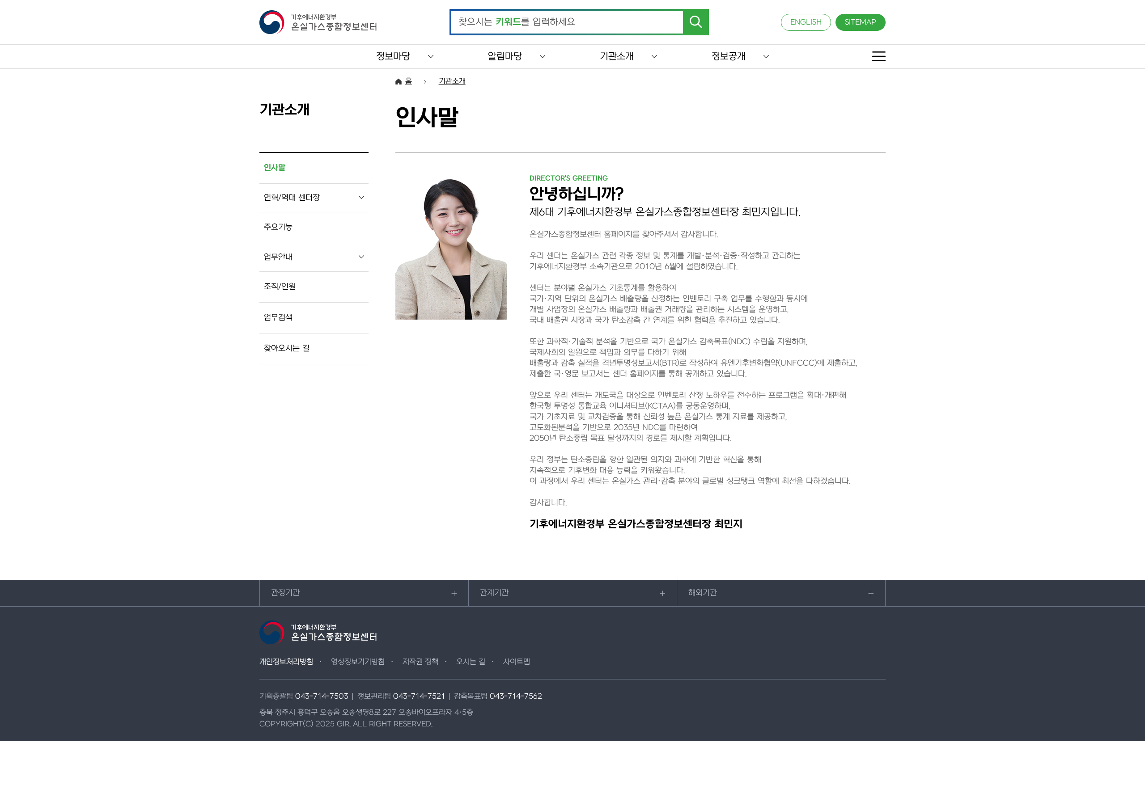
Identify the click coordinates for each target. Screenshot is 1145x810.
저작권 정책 (420, 662)
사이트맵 (516, 662)
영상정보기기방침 (358, 662)
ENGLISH (806, 22)
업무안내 (278, 257)
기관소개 (617, 56)
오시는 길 (470, 662)
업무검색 (278, 317)
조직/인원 (280, 287)
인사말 (274, 168)
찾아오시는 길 (287, 348)
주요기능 (278, 227)
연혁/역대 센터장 (292, 198)
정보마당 (393, 56)
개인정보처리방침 (286, 662)
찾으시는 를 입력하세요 (516, 22)
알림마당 (505, 56)
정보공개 (729, 56)
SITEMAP (860, 22)
